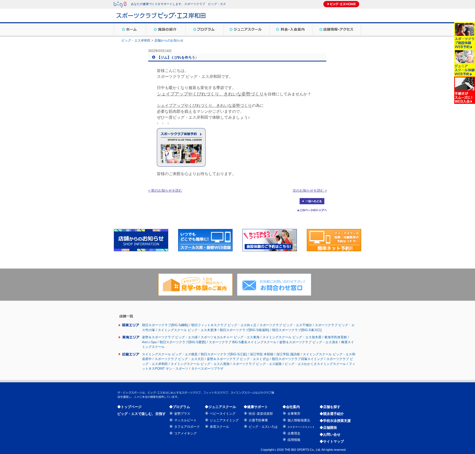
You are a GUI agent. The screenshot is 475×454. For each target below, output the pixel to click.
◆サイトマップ (332, 441)
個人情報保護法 (298, 420)
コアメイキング (185, 433)
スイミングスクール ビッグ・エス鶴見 (170, 354)
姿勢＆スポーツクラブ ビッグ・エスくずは (238, 359)
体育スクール (219, 427)
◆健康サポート (256, 407)
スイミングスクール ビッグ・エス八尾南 (200, 364)
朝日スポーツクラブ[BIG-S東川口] (297, 330)
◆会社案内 (291, 407)
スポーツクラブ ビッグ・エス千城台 (286, 325)
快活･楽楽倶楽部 (261, 413)
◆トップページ (129, 407)
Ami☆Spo (149, 342)
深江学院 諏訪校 (288, 354)
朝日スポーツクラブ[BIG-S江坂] (224, 354)
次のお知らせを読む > (310, 190)
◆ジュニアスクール (220, 407)
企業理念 (293, 433)
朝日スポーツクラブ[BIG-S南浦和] (244, 330)
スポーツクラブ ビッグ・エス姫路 (257, 364)
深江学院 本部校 (261, 354)
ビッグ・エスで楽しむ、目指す (141, 414)
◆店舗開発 (328, 428)
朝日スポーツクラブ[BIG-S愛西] (183, 342)
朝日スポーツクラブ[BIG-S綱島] (165, 325)
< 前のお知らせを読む (165, 190)
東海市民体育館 (335, 337)
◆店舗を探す (330, 407)
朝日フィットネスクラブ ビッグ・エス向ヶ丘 (224, 325)
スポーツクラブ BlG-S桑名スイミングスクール (242, 342)
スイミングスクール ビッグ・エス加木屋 (291, 337)
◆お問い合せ (330, 434)
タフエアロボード (187, 427)
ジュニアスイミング (224, 420)
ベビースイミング (223, 413)
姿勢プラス (182, 413)
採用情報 (293, 440)
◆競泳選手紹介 (332, 414)
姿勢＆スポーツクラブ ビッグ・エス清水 (308, 342)
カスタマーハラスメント (301, 427)
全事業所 (293, 413)
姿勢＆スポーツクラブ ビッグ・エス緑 (170, 337)
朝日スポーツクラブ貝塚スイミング (297, 359)
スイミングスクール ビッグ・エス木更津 (187, 330)
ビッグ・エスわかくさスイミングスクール (315, 364)
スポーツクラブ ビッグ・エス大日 (179, 359)
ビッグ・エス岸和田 (135, 40)
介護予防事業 (258, 420)
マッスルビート (185, 420)
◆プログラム (179, 407)
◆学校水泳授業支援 (335, 421)
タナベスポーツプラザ (207, 368)
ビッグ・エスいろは (263, 427)
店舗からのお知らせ (168, 40)
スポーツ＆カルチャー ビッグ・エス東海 (230, 337)
